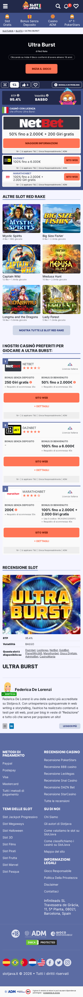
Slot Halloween (13, 830)
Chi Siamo (51, 817)
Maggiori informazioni (41, 143)
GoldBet (64, 650)
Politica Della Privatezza (60, 877)
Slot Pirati (9, 851)
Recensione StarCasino (60, 794)
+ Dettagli (41, 406)
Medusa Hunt (52, 276)
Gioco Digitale (68, 653)
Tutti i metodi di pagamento (13, 792)
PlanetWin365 (33, 653)
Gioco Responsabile (57, 871)
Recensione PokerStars (60, 760)
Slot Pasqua (11, 871)
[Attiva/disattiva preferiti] (76, 6)
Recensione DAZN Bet (59, 787)
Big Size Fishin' (53, 236)
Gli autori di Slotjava (58, 824)
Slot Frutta (10, 858)
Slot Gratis (7, 22)
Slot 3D (8, 837)
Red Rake (42, 51)
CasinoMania (47, 656)
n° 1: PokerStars (72, 22)
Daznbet (30, 650)
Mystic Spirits (12, 236)
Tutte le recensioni (56, 801)
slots (19, 31)
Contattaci (51, 891)
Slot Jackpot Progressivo (20, 817)
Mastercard (11, 784)
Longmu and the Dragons (20, 317)
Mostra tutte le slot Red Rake (41, 330)
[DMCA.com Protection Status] (41, 942)
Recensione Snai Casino (60, 780)
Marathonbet (51, 653)
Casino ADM (52, 22)
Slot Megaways (13, 824)
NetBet (54, 650)
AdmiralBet (31, 656)
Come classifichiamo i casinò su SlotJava (59, 842)
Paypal (7, 763)
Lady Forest (51, 317)
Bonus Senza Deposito (29, 22)
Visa (5, 777)
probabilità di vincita (51, 993)
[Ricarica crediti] (14, 85)
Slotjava (8, 31)
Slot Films (9, 844)
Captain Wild (11, 276)
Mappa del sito (54, 851)
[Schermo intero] (5, 85)
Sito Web (72, 160)
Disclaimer (51, 884)
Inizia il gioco (41, 68)
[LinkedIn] (11, 726)
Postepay (9, 770)
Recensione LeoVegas (59, 773)
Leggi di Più (70, 726)
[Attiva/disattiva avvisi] (58, 6)
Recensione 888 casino (60, 767)
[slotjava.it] (32, 6)
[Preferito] (35, 85)
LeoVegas (42, 650)
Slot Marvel (10, 864)
